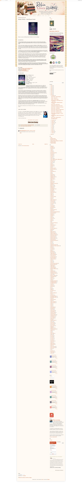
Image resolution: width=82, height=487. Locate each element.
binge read (51, 182)
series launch (52, 322)
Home (51, 137)
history (51, 241)
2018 (51, 134)
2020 (51, 93)
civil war (51, 197)
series (51, 321)
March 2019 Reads (53, 254)
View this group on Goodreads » (59, 470)
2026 (51, 85)
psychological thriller (53, 297)
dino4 (42, 479)
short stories (52, 324)
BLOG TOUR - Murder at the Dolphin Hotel (57, 109)
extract (51, 219)
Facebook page (26, 15)
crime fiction (52, 205)
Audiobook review (52, 176)
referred (51, 300)
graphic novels (52, 231)
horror (51, 242)
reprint (51, 303)
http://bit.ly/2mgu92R (25, 70)
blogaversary (52, 186)
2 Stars (51, 150)
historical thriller (52, 239)
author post (52, 181)
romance (51, 309)
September (53, 122)
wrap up (51, 348)
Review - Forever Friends (54, 99)
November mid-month (53, 280)
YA (50, 349)
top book (51, 336)
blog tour (51, 185)
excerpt (51, 217)
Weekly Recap (52, 344)
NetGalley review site (39, 15)
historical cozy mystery (53, 234)
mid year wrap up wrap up (54, 263)
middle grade (52, 265)
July (52, 125)
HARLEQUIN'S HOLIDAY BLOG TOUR (56, 105)
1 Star (51, 149)
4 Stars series (52, 160)
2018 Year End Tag (53, 152)
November (53, 120)
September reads (52, 320)
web (28, 119)
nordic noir (51, 278)
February (52, 131)
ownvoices (51, 285)
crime (51, 204)
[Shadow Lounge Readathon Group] (51, 458)
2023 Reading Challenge (53, 370)
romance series (52, 310)
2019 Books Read (53, 138)
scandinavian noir (52, 315)
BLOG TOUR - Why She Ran (55, 104)
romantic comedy (52, 312)
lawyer (51, 250)
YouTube (48, 15)
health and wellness (53, 233)
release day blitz (52, 302)
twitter (34, 119)
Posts (51, 376)
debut (51, 208)
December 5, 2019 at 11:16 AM (30, 130)
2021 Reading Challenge (53, 390)
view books (56, 358)
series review (52, 323)
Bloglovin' (23, 15)
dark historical (52, 207)
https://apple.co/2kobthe (26, 69)
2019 (51, 94)
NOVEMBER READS (54, 118)
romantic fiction (52, 313)
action (51, 163)
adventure (51, 164)
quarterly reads (52, 299)
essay (51, 216)
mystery (51, 274)
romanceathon (52, 311)
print (51, 291)
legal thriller (52, 251)
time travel (51, 335)
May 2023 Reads (52, 257)
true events (52, 338)
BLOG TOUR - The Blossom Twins (56, 110)
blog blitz (51, 184)
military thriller (52, 266)
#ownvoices (52, 148)
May (52, 127)
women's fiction (52, 346)
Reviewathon (52, 308)
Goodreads (30, 15)
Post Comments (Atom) (25, 145)
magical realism (52, 253)
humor (51, 243)
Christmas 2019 (52, 196)
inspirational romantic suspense (54, 245)
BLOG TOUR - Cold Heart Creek (56, 117)
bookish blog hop (52, 192)
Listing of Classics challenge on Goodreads (56, 140)
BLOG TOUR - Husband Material (56, 96)
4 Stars (51, 158)
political (51, 289)
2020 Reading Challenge (53, 395)
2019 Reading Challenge (53, 400)
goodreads (36, 119)
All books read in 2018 (53, 139)
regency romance (52, 301)
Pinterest (43, 15)
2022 (51, 90)
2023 (51, 89)
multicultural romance (53, 273)
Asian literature (52, 171)
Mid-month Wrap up (53, 264)
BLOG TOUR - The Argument (55, 108)
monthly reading (52, 267)
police (51, 288)
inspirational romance (53, 244)
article (51, 170)
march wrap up (52, 255)
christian (51, 195)
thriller (51, 334)
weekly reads (52, 343)
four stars (51, 227)
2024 (51, 88)
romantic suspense (53, 314)
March (52, 130)
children (51, 194)
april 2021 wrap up (53, 169)
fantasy (51, 220)
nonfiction (51, 277)
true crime (51, 337)
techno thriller (52, 333)
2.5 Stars (51, 151)
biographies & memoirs (53, 183)
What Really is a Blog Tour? (54, 31)
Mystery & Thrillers (53, 275)
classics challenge (53, 199)
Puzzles (51, 298)
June (52, 126)
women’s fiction (52, 347)
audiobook (51, 175)
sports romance (52, 325)
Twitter (46, 15)
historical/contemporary (53, 240)
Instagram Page (34, 15)
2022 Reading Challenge (53, 385)
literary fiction (52, 252)
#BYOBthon (52, 147)
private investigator (53, 292)
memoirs (51, 262)
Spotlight (51, 326)
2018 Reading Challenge (53, 405)
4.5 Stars (51, 161)
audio (51, 173)
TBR (51, 331)
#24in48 (51, 146)
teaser (51, 332)
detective (51, 210)
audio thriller (52, 174)
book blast (51, 187)
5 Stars (51, 162)
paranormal (52, 286)
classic (51, 198)
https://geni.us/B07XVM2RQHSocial (26, 68)
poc (50, 287)
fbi (50, 221)
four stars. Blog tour (53, 228)
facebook (31, 119)
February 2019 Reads (53, 222)
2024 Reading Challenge (53, 365)
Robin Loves (53, 391)
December (53, 95)
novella (51, 279)
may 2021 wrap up (53, 256)
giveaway (51, 229)
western (51, 345)
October (52, 121)
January (52, 132)
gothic (51, 230)
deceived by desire (53, 209)
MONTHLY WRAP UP (53, 268)
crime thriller (52, 206)
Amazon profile (19, 15)
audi (51, 172)
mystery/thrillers (52, 276)
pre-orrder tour (52, 290)
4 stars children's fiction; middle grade (55, 159)
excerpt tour (52, 218)
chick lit (51, 193)
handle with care (52, 232)
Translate (24, 475)
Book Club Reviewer (23, 130)
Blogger (48, 479)
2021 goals (52, 153)
